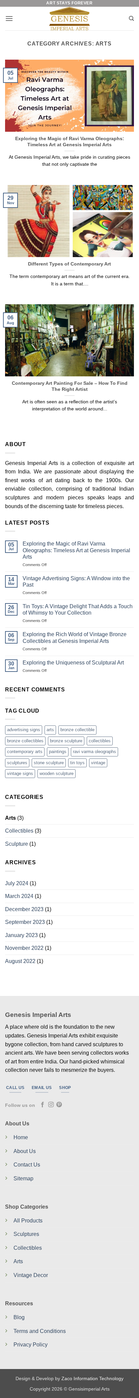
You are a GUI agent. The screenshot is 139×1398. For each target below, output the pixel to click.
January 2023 (21, 935)
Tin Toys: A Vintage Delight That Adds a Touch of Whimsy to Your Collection (78, 609)
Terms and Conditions (39, 1331)
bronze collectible (77, 729)
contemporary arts (25, 751)
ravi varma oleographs (94, 751)
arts (50, 729)
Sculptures (26, 1234)
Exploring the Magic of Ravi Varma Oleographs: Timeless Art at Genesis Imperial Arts (69, 141)
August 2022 (20, 961)
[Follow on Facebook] (42, 1105)
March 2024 (19, 896)
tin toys (77, 762)
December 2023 (24, 909)
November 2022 (24, 948)
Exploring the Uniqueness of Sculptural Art (73, 662)
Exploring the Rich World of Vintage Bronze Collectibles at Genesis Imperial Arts (75, 637)
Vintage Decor (30, 1275)
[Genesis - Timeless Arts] (69, 18)
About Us (24, 1151)
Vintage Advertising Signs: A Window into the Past (76, 582)
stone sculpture (49, 762)
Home (20, 1137)
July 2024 (16, 883)
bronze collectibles (25, 740)
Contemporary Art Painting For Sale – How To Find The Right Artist (70, 386)
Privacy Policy (30, 1344)
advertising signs (23, 729)
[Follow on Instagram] (51, 1105)
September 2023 (25, 922)
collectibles (100, 740)
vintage (98, 762)
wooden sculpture (56, 773)
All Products (28, 1220)
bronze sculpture (66, 740)
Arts (10, 818)
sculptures (17, 762)
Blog (19, 1317)
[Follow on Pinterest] (59, 1105)
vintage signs (20, 773)
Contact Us (26, 1165)
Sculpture (16, 844)
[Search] (131, 18)
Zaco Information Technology (92, 1378)
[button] (9, 18)
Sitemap (23, 1178)
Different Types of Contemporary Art (69, 264)
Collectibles (19, 831)
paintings (57, 751)
